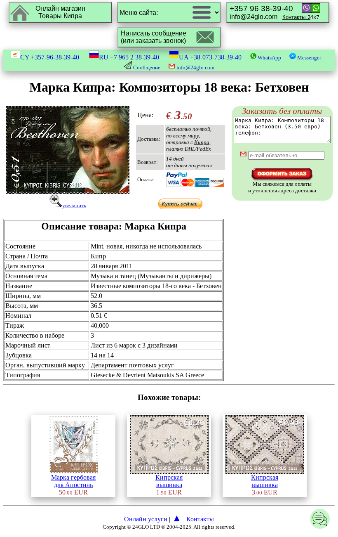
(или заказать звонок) (153, 37)
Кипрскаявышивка (169, 481)
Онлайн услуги (145, 519)
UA (210, 57)
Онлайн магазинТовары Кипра (60, 12)
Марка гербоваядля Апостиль (73, 481)
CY (49, 57)
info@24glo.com (270, 12)
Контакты (200, 519)
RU (129, 57)
